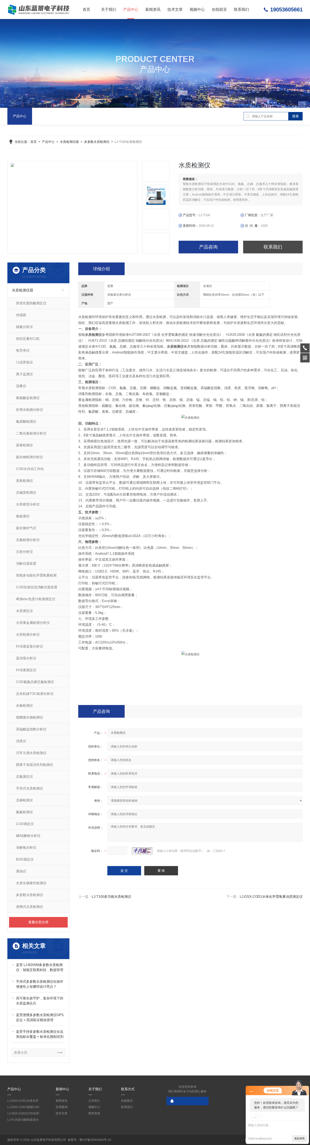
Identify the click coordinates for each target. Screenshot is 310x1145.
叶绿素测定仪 (26, 670)
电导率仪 (23, 350)
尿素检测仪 (24, 445)
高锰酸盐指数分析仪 (31, 729)
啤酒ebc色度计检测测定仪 (35, 599)
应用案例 (61, 1107)
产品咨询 (208, 247)
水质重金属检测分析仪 (33, 622)
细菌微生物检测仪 (29, 717)
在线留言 (219, 9)
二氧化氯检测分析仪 (31, 433)
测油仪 (21, 871)
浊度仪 (21, 741)
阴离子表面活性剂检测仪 (34, 765)
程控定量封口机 (28, 338)
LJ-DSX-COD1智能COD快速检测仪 (23, 1107)
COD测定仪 (25, 824)
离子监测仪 (24, 374)
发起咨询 (299, 1138)
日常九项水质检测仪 (31, 753)
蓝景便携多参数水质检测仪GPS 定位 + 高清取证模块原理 (40, 1017)
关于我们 (108, 9)
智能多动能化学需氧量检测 (36, 575)
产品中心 (130, 9)
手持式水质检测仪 (29, 788)
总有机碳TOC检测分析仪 (35, 693)
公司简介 (94, 1100)
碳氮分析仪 (24, 327)
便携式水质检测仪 (29, 907)
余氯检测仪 (24, 705)
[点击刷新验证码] (142, 850)
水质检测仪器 (69, 141)
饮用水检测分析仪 (29, 409)
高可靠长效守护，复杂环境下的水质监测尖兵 (39, 1000)
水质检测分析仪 (28, 634)
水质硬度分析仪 (28, 504)
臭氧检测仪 (24, 480)
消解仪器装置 (26, 563)
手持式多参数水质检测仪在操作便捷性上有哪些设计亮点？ (39, 984)
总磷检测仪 (24, 800)
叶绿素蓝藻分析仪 (29, 646)
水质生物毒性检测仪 (31, 883)
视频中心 (197, 9)
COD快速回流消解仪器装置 (36, 587)
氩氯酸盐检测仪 (28, 398)
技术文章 (175, 9)
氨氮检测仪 (24, 812)
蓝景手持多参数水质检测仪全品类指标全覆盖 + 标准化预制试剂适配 (39, 1034)
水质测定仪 (24, 611)
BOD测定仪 (25, 859)
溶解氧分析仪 (26, 847)
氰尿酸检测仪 (26, 421)
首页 (86, 9)
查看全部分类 (38, 922)
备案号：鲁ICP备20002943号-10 (89, 1139)
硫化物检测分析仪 (29, 457)
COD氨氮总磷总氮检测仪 (35, 682)
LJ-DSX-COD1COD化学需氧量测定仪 (23, 1114)
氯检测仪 (23, 516)
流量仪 (21, 386)
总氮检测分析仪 (28, 540)
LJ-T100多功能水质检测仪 (111, 896)
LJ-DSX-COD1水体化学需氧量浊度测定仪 (271, 896)
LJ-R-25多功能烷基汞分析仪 (23, 1120)
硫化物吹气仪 (26, 528)
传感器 (21, 315)
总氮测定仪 (24, 776)
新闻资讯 (152, 9)
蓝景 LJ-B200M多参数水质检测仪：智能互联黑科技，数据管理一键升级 (39, 968)
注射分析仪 (24, 551)
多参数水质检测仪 (96, 141)
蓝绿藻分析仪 (26, 658)
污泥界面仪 (24, 362)
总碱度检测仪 (26, 492)
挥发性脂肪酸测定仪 (31, 303)
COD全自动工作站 (30, 469)
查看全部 (20, 1052)
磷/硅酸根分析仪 (28, 836)
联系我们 (241, 9)
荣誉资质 (94, 1113)
